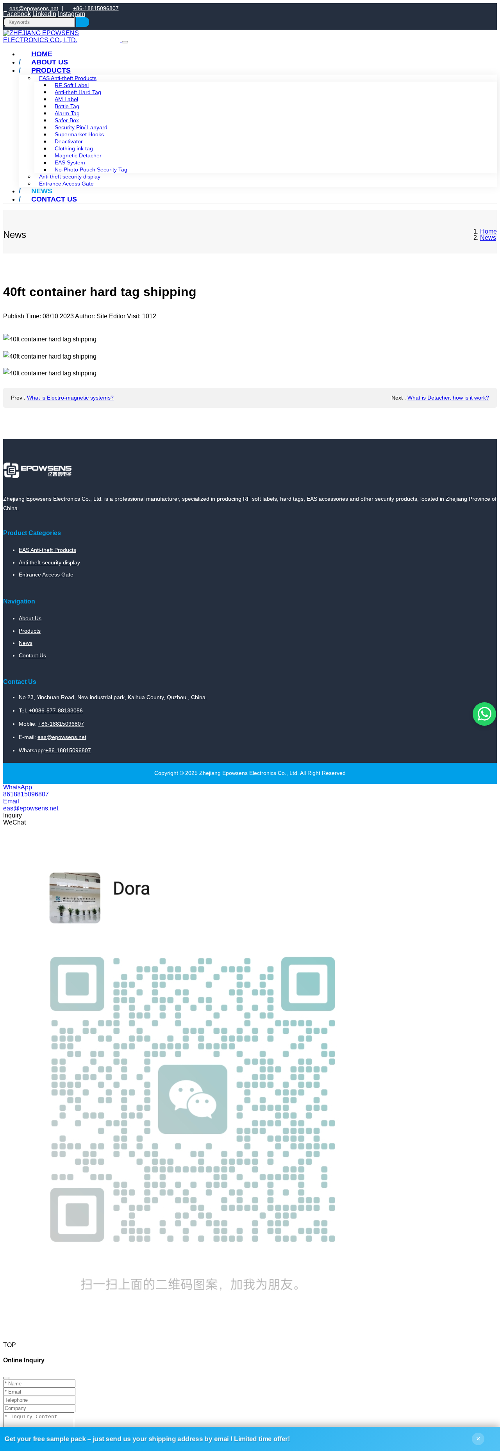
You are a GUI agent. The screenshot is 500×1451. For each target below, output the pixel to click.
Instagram (71, 14)
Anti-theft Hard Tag (78, 92)
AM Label (66, 99)
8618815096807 (26, 794)
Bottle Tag (67, 106)
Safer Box (67, 120)
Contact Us (54, 199)
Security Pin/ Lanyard (81, 127)
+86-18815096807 (96, 8)
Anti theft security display (69, 176)
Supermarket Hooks (79, 134)
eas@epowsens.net (33, 8)
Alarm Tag (67, 113)
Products (51, 70)
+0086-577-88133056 (56, 710)
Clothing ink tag (74, 148)
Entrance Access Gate (66, 183)
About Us (30, 618)
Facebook (17, 14)
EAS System (70, 162)
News (25, 643)
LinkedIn (44, 14)
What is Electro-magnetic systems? (70, 397)
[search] (82, 22)
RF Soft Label (72, 85)
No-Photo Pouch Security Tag (91, 169)
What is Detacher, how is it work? (448, 397)
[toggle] (125, 42)
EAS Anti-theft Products (47, 550)
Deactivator (69, 141)
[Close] (6, 1378)
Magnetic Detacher (78, 155)
